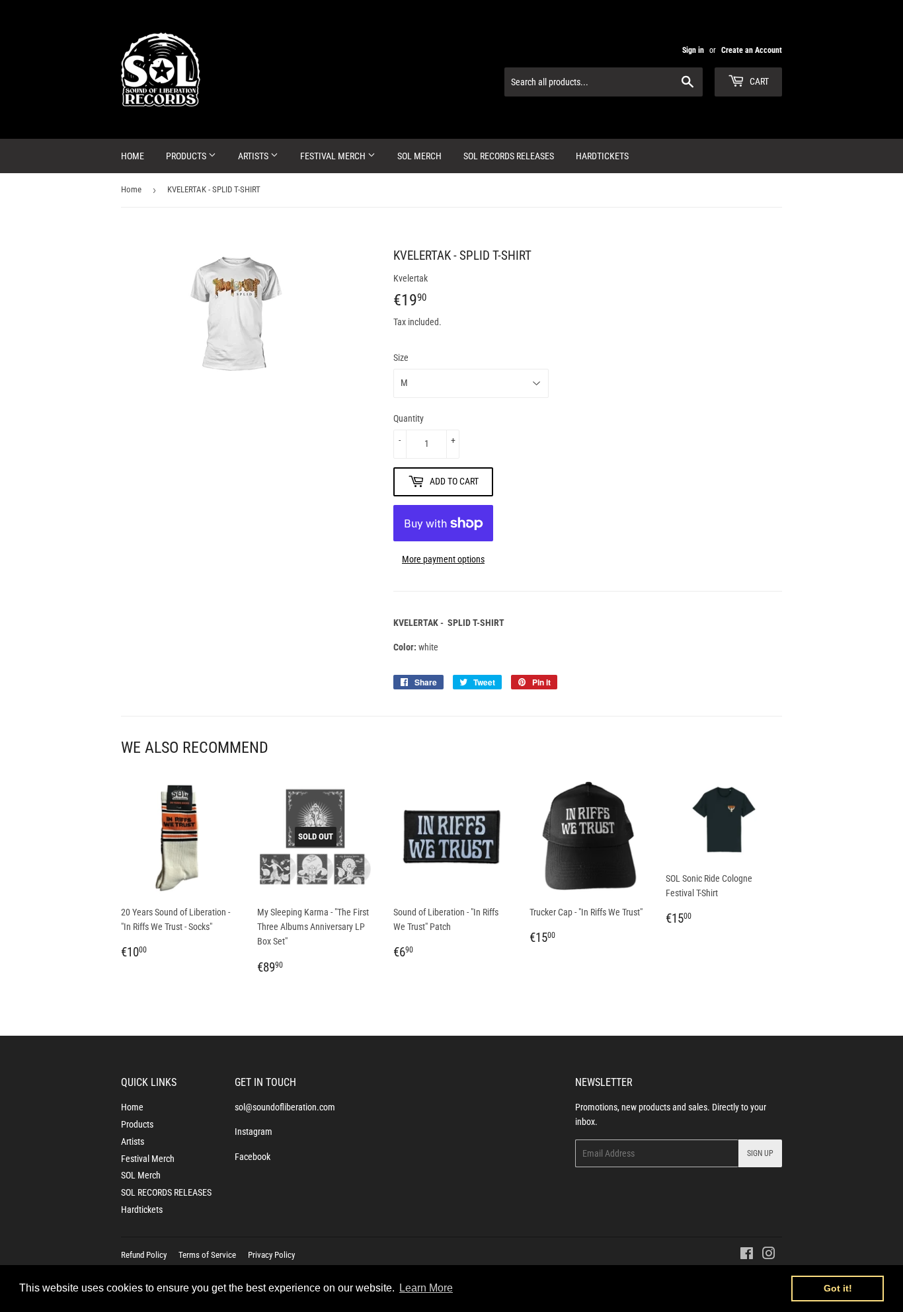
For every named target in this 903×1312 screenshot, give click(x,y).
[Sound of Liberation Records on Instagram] (768, 1255)
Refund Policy (144, 1255)
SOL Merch (419, 156)
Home (132, 156)
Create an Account (751, 50)
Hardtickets (602, 156)
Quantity (408, 418)
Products (187, 156)
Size (401, 357)
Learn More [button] (426, 1287)
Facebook (252, 1156)
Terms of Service (207, 1255)
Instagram (253, 1131)
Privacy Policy (271, 1255)
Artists (254, 156)
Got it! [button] (838, 1288)
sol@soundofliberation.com (285, 1107)
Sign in (693, 50)
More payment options (443, 559)
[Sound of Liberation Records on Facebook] (747, 1255)
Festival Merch (334, 156)
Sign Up (760, 1153)
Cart (758, 81)
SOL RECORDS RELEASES (508, 156)
